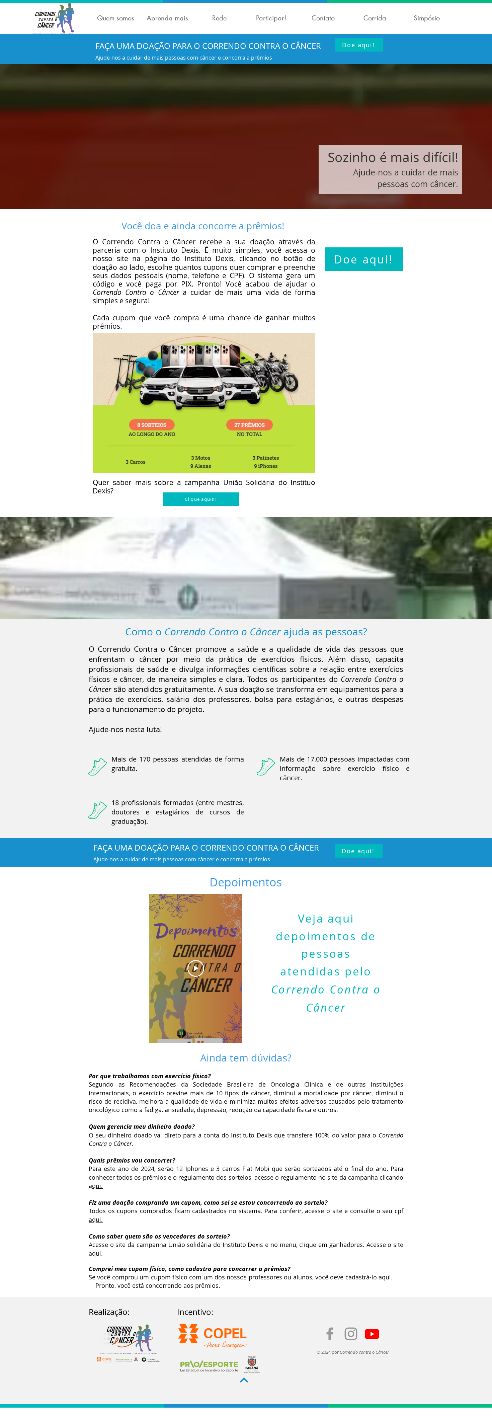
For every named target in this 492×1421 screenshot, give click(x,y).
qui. (97, 1186)
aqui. (96, 1219)
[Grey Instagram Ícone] (350, 1333)
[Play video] (195, 968)
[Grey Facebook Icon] (329, 1333)
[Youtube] (372, 1333)
